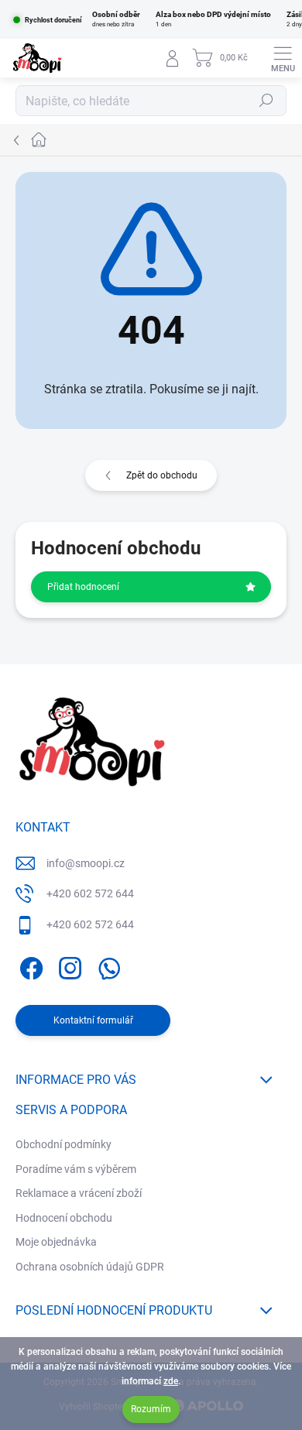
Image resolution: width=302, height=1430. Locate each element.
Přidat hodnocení (83, 586)
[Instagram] (67, 965)
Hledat (266, 100)
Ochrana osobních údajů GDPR (89, 1266)
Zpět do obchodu (161, 475)
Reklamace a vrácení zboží (78, 1193)
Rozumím (151, 1409)
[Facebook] (29, 965)
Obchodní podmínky (63, 1144)
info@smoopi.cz (85, 863)
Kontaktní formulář (93, 1020)
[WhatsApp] (106, 965)
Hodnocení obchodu (63, 1218)
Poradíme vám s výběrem (75, 1169)
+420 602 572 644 (90, 893)
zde (170, 1381)
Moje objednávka (56, 1242)
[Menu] (282, 58)
